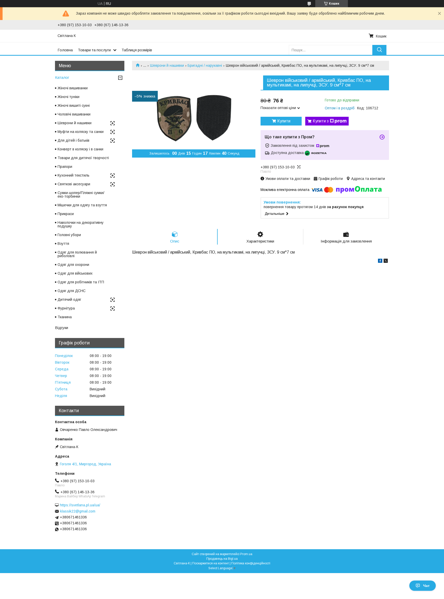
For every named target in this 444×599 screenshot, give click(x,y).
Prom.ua (246, 554)
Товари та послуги (94, 50)
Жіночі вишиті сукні (74, 105)
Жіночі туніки (68, 97)
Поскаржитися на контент (210, 563)
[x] (386, 261)
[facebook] (380, 261)
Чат (426, 586)
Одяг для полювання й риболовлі (77, 254)
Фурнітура (66, 308)
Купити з (321, 121)
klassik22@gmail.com (77, 511)
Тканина (65, 317)
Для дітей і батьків (73, 140)
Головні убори (69, 235)
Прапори (65, 167)
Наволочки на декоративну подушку (81, 224)
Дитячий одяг (69, 299)
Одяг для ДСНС (72, 291)
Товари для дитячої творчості (83, 158)
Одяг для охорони (73, 265)
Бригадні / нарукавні (205, 65)
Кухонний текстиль (73, 175)
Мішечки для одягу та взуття (82, 205)
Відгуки (61, 327)
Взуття (63, 243)
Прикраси (66, 214)
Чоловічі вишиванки (74, 114)
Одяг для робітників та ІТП (81, 282)
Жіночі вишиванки (73, 88)
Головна (65, 50)
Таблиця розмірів (137, 50)
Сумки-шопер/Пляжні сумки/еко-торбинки (81, 194)
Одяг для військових (75, 273)
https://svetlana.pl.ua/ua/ (80, 505)
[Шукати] (379, 50)
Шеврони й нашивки (167, 65)
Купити (283, 121)
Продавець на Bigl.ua (222, 559)
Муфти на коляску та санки (81, 132)
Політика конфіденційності (250, 563)
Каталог (62, 77)
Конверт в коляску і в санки (80, 149)
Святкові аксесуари (74, 184)
